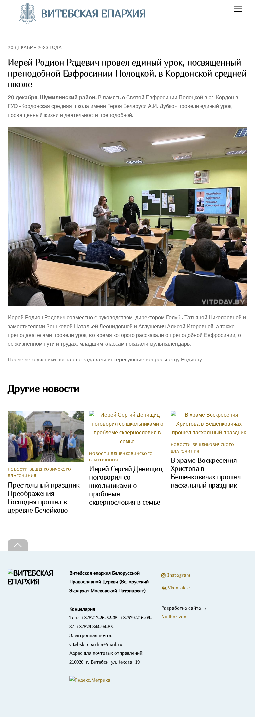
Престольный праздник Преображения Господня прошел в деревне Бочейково (44, 497)
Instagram (178, 575)
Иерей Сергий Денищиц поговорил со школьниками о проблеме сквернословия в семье (125, 485)
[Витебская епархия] (35, 581)
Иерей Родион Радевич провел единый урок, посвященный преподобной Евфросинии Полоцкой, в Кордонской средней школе (127, 73)
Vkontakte (178, 587)
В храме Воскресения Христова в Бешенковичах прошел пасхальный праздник (206, 472)
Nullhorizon (173, 616)
